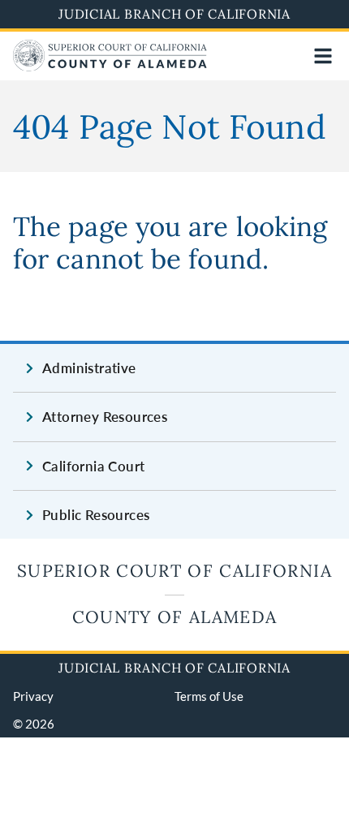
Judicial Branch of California (174, 14)
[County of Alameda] (110, 66)
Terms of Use (208, 696)
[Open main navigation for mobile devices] (323, 56)
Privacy (33, 696)
